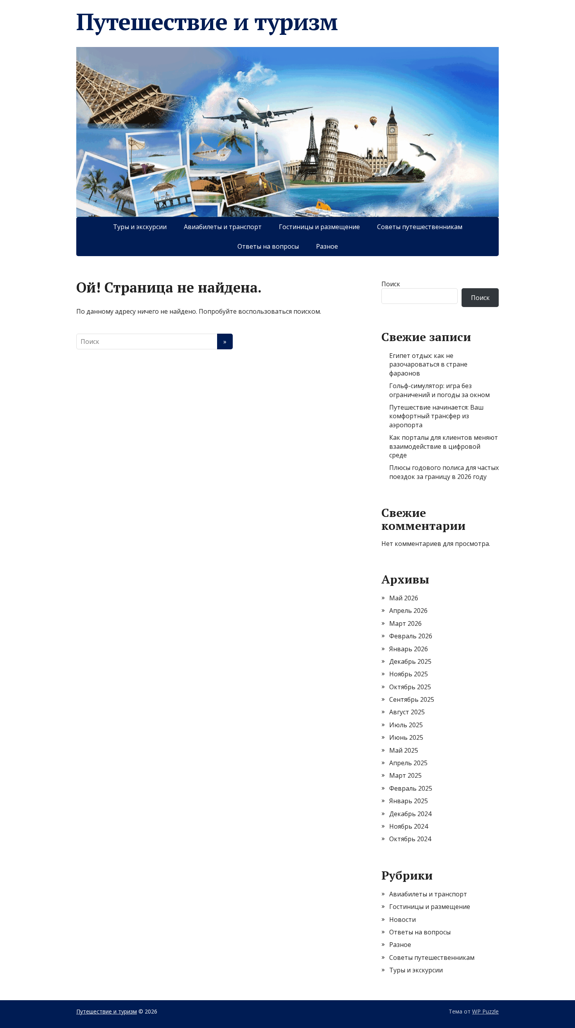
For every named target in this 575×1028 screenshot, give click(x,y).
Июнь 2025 (406, 737)
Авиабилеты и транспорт (223, 226)
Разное (327, 246)
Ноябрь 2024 (408, 826)
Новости (402, 919)
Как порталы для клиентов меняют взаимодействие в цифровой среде (443, 446)
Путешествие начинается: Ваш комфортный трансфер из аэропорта (436, 416)
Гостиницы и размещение (319, 226)
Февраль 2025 (410, 788)
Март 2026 (405, 623)
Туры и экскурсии (140, 226)
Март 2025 (405, 775)
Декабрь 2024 (410, 813)
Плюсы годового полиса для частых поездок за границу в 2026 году (444, 472)
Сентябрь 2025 (411, 699)
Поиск (390, 284)
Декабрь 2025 (410, 661)
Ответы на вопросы (268, 246)
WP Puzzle (485, 1011)
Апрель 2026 (408, 610)
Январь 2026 (408, 649)
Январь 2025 (408, 801)
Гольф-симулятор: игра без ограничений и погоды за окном (439, 390)
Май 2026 (403, 598)
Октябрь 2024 (410, 839)
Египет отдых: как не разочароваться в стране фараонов (428, 364)
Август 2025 (407, 712)
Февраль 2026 (410, 636)
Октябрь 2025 (410, 687)
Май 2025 (403, 750)
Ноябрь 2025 (408, 674)
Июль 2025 (406, 725)
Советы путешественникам (419, 226)
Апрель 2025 (408, 763)
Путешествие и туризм (207, 21)
